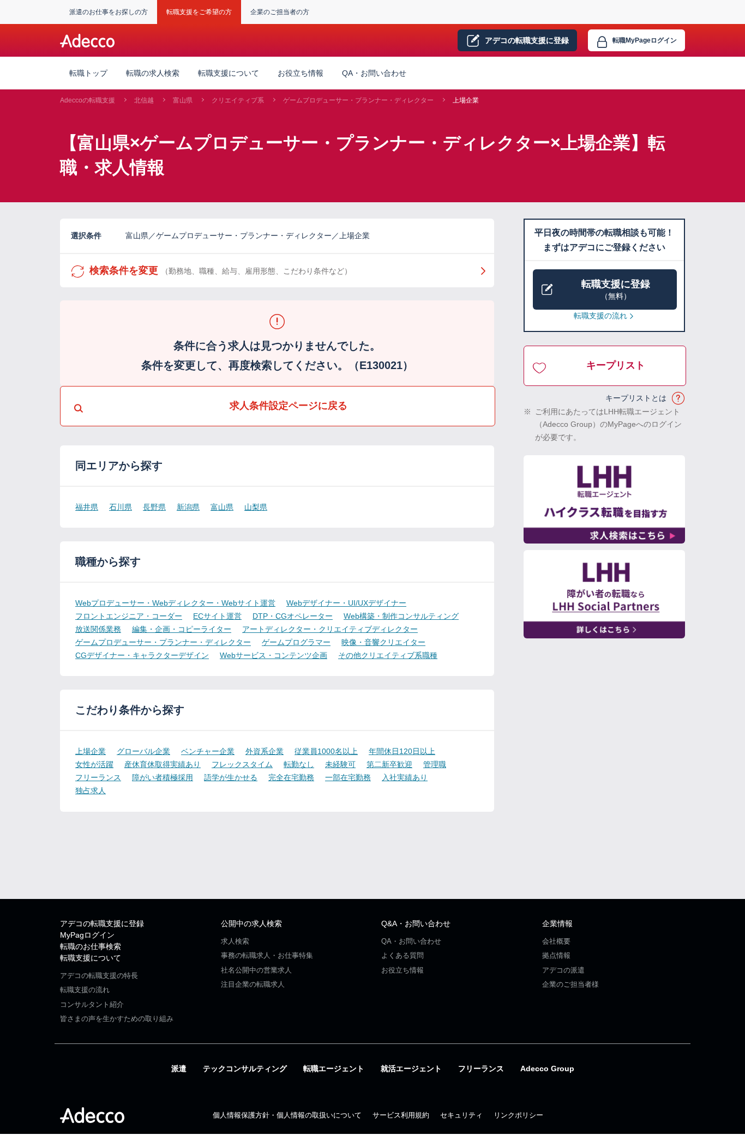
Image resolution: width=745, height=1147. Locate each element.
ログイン (644, 40)
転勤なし (299, 764)
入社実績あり (405, 777)
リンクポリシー (518, 1115)
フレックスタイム (242, 764)
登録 (527, 40)
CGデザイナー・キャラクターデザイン (142, 655)
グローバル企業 (143, 751)
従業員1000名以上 (326, 751)
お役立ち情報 (300, 73)
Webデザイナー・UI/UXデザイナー (346, 603)
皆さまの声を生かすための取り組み (116, 1019)
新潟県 (188, 507)
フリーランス (98, 777)
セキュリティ (461, 1115)
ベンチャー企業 (208, 751)
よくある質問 (402, 955)
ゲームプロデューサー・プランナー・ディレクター (358, 100)
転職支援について (90, 957)
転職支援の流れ (600, 315)
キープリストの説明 (679, 398)
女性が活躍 (94, 764)
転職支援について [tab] (228, 73)
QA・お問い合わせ (374, 73)
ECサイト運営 (217, 616)
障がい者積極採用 (162, 777)
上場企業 (466, 100)
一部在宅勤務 (348, 777)
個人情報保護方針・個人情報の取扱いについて (287, 1115)
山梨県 (255, 507)
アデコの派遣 (563, 970)
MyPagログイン (87, 935)
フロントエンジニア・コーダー (128, 616)
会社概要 (556, 941)
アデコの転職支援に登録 (102, 923)
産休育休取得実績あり (162, 764)
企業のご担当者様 (570, 984)
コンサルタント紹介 (92, 1004)
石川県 (120, 507)
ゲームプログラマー (296, 642)
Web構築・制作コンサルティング (401, 616)
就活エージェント (411, 1068)
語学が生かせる (230, 777)
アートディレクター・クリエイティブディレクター (330, 629)
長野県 (154, 507)
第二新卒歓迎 (389, 764)
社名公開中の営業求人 (256, 970)
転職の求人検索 (152, 73)
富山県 (183, 100)
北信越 (144, 100)
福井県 (86, 507)
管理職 (434, 764)
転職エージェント (333, 1068)
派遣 (179, 1068)
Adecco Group (547, 1068)
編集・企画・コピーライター (181, 629)
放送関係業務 (98, 629)
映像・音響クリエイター (383, 642)
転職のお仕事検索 (90, 946)
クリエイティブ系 (238, 100)
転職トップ (88, 73)
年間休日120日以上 (402, 751)
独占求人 (90, 790)
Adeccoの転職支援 (87, 100)
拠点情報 (556, 955)
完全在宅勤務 (291, 777)
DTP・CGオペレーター (293, 616)
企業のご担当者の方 (279, 12)
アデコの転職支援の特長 (99, 975)
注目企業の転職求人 (253, 984)
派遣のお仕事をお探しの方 (108, 12)
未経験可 (340, 764)
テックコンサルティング (245, 1068)
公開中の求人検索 (251, 923)
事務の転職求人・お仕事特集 (267, 955)
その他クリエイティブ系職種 (387, 655)
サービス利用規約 (400, 1115)
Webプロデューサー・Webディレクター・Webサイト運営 (175, 603)
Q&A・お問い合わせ (415, 923)
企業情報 (557, 923)
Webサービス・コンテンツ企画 (273, 655)
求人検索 (235, 941)
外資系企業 (264, 751)
